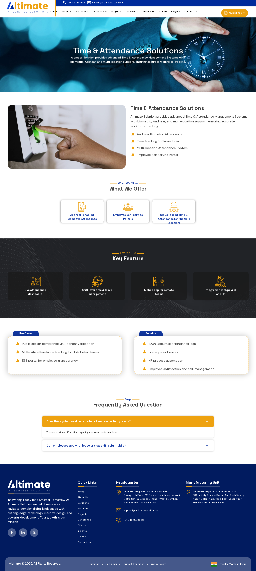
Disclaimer (111, 564)
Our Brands (131, 11)
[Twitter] (34, 532)
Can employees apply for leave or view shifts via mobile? (86, 446)
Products (99, 11)
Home (53, 11)
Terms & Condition (133, 564)
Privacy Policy (158, 564)
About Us (66, 11)
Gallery (82, 536)
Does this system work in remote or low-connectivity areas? (88, 421)
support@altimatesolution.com (108, 2)
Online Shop (148, 11)
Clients (163, 11)
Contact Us (190, 11)
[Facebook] (12, 532)
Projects (116, 11)
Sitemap (94, 564)
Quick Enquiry (237, 12)
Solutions (80, 11)
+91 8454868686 (76, 2)
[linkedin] (23, 532)
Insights (175, 11)
